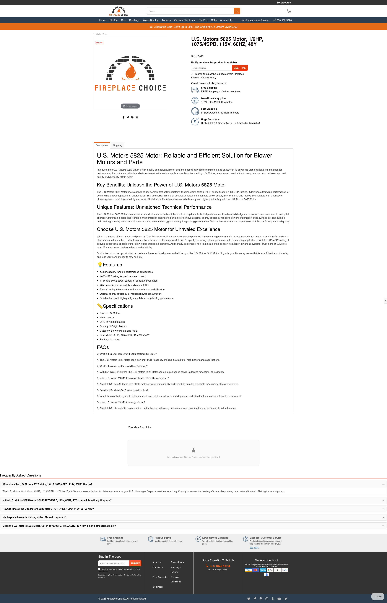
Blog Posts (158, 586)
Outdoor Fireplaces (184, 20)
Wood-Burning (151, 20)
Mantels (166, 20)
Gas (123, 20)
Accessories (226, 20)
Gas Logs (134, 20)
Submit (135, 563)
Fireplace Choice (116, 598)
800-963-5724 (284, 20)
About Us (157, 562)
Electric (113, 20)
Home (102, 20)
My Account (284, 2)
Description (102, 145)
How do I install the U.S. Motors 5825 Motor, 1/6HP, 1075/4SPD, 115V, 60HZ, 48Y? (48, 509)
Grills (214, 20)
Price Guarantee (160, 577)
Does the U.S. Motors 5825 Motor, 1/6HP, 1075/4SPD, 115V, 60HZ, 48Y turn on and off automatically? (59, 525)
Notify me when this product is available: (214, 62)
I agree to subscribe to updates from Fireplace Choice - (119, 570)
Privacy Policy (208, 77)
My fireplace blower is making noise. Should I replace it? (35, 517)
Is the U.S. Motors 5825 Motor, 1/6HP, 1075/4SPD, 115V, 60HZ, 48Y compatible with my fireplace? (57, 500)
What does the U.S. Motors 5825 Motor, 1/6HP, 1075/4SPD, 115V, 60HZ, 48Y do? (47, 484)
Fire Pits (202, 20)
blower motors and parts (215, 169)
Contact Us (158, 567)
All (105, 34)
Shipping (117, 145)
